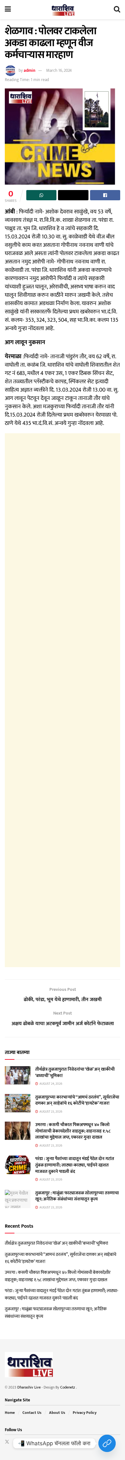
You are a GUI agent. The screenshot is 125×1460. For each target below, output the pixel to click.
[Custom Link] (107, 1443)
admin (29, 70)
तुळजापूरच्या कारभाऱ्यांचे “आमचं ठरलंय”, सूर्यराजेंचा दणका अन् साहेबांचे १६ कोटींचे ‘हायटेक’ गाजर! (77, 1100)
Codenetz (68, 1387)
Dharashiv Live (29, 1387)
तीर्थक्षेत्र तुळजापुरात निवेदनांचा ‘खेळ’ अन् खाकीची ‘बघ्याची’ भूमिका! (75, 1072)
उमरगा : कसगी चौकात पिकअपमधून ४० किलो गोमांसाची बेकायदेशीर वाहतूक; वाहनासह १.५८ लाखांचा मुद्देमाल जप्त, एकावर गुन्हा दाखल (73, 1131)
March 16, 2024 (59, 70)
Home (10, 1412)
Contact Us (31, 1412)
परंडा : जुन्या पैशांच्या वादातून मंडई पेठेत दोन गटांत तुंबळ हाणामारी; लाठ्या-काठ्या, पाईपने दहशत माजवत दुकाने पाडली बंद (74, 1165)
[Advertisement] (62, 700)
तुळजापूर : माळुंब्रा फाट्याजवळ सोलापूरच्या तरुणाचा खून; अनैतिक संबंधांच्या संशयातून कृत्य (77, 1196)
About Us (57, 1412)
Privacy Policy (84, 1412)
